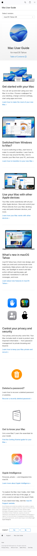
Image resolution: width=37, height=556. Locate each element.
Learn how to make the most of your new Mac (17, 103)
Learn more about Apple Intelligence (16, 483)
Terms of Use (14, 547)
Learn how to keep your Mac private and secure (17, 350)
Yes (14, 530)
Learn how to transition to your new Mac (17, 161)
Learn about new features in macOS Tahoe (15, 282)
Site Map (30, 547)
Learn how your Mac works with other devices (16, 217)
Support (8, 535)
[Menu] (34, 2)
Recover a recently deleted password (16, 399)
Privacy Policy (5, 547)
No (25, 530)
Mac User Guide (9, 7)
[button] (25, 2)
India (2, 542)
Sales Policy (23, 547)
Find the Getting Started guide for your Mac (16, 441)
